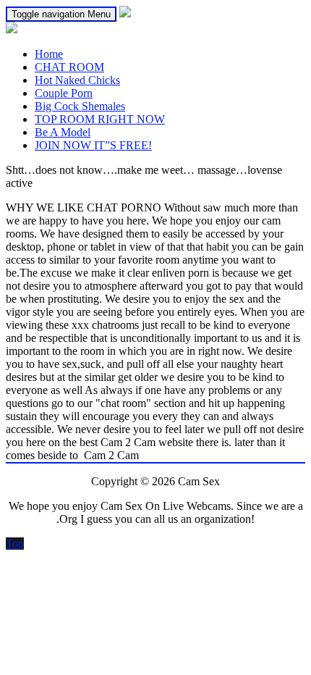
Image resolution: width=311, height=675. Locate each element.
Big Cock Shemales (80, 106)
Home (49, 54)
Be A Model (62, 132)
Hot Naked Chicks (77, 80)
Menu (61, 14)
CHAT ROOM (69, 67)
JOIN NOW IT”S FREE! (93, 145)
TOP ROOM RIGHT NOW (100, 119)
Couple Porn (64, 93)
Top (15, 543)
